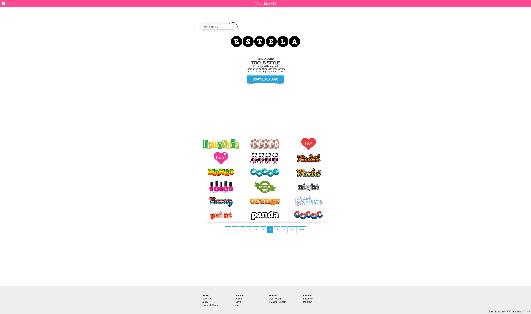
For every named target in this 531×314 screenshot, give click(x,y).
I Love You (207, 299)
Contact (307, 295)
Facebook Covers (210, 305)
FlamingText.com (277, 302)
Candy (205, 302)
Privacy (490, 311)
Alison (238, 299)
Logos (205, 295)
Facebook (308, 299)
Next (301, 229)
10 (292, 229)
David (238, 302)
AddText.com (275, 299)
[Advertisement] (266, 14)
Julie (237, 305)
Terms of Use (499, 311)
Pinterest (307, 302)
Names (239, 295)
